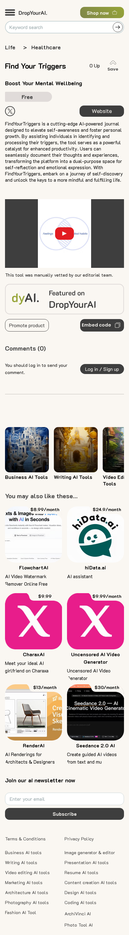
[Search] (118, 27)
